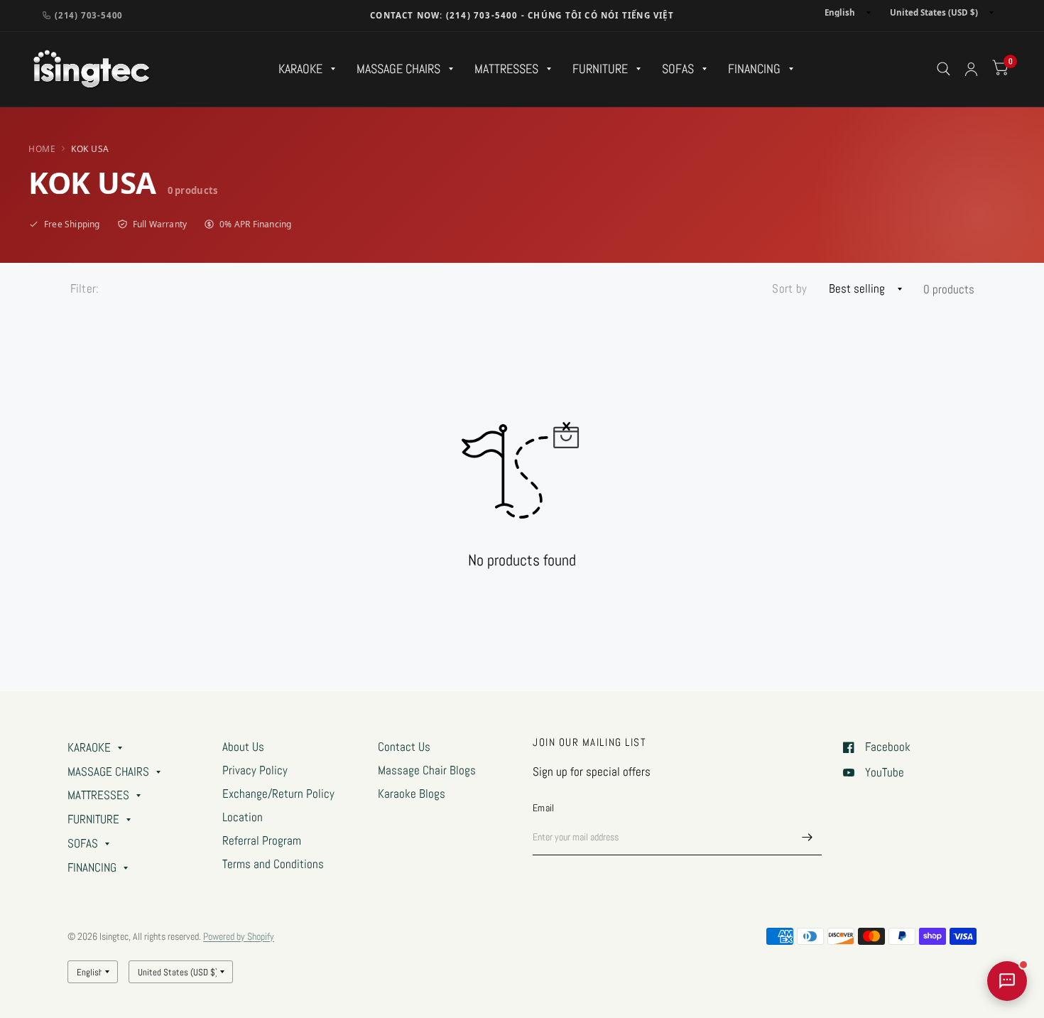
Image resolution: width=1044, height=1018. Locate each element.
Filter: (84, 288)
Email (543, 807)
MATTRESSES (506, 68)
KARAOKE (300, 68)
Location (242, 817)
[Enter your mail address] (807, 836)
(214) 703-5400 (89, 15)
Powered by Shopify (238, 936)
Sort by (789, 288)
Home (41, 149)
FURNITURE (600, 68)
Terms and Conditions (273, 864)
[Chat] (1007, 981)
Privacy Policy (255, 770)
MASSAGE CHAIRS (398, 68)
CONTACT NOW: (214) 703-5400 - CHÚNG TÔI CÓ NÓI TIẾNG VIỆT (522, 15)
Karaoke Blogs (411, 793)
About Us (243, 747)
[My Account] (971, 69)
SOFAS (678, 68)
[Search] (943, 69)
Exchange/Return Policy (278, 793)
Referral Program (261, 840)
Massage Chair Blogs (427, 770)
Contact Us (404, 747)
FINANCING (754, 68)
